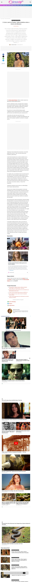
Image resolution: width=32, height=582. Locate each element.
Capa (1, 18)
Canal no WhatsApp (12, 301)
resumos (9, 279)
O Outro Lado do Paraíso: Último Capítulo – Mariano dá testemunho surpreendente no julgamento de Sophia (19, 560)
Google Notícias (11, 305)
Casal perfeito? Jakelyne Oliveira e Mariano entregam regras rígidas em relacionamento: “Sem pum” (18, 288)
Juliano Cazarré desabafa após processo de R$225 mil (18, 292)
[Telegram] (3, 60)
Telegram (10, 303)
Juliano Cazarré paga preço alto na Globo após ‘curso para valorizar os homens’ (19, 297)
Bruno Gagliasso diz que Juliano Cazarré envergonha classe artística (18, 294)
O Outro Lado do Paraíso (7, 18)
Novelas (3, 18)
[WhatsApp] (3, 58)
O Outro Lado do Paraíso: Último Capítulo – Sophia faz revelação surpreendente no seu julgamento (19, 567)
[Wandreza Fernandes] (10, 44)
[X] (3, 56)
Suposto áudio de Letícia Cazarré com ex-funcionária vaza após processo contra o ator (19, 290)
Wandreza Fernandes (14, 44)
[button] (28, 2)
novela (23, 278)
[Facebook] (3, 54)
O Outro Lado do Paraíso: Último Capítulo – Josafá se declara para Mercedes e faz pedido (20, 552)
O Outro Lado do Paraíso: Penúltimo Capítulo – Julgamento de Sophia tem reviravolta (20, 575)
